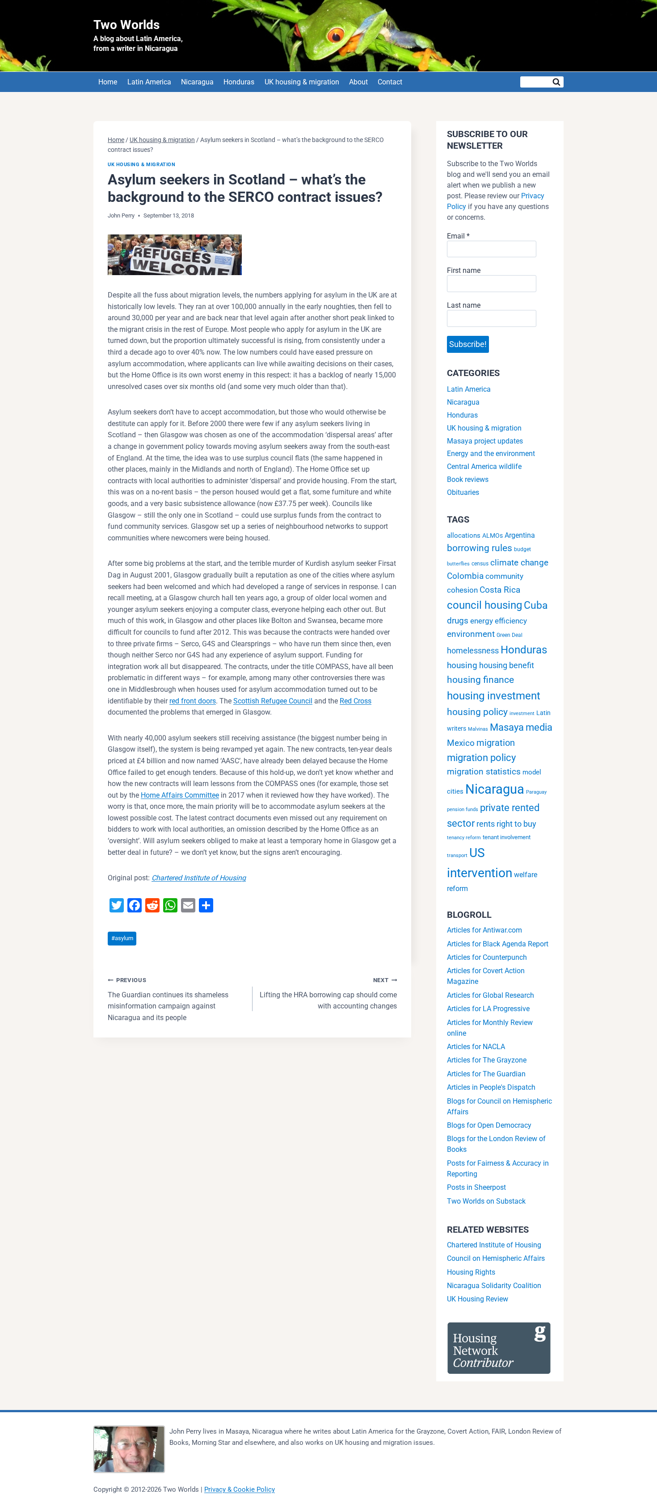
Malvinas (478, 729)
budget (522, 549)
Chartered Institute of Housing (199, 878)
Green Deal (509, 635)
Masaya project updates (485, 441)
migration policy (481, 757)
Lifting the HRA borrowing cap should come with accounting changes (328, 993)
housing (462, 665)
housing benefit (506, 665)
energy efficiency (498, 620)
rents (485, 823)
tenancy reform (464, 838)
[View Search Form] (542, 82)
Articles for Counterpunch (487, 957)
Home (107, 82)
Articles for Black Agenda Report (497, 944)
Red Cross (355, 701)
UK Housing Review (477, 1299)
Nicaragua (197, 82)
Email (458, 236)
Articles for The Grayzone (486, 1060)
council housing (484, 605)
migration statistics (484, 772)
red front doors (192, 701)
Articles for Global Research (490, 995)
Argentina (520, 535)
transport (457, 855)
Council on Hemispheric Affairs (496, 1258)
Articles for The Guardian (486, 1074)
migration (495, 742)
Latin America (149, 82)
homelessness (473, 650)
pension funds (462, 809)
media (539, 727)
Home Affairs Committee (180, 795)
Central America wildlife (484, 466)
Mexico (461, 743)
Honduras (238, 82)
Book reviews (468, 479)
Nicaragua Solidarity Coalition (494, 1285)
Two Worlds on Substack (486, 1201)
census (480, 564)
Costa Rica (500, 590)
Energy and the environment (491, 453)
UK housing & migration (302, 82)
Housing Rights (471, 1272)
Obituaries (463, 492)
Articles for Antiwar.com (484, 930)
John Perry (121, 215)
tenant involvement (507, 837)
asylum (122, 938)
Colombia (465, 576)
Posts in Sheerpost (476, 1187)
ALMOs (492, 536)
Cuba (536, 605)
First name (463, 270)
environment (471, 634)
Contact (390, 82)
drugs (457, 620)
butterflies (458, 564)
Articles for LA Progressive (488, 1008)
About (358, 82)
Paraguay (536, 792)
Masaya (507, 727)
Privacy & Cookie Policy (239, 1489)
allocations (463, 535)
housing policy (477, 712)
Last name (463, 305)
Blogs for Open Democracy (489, 1125)
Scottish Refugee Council (272, 701)
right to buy (516, 823)
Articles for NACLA (476, 1046)
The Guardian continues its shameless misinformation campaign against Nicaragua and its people (168, 999)
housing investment (493, 695)
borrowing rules (479, 548)
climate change (519, 562)
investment (522, 713)
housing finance (480, 679)
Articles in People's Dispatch (491, 1087)
